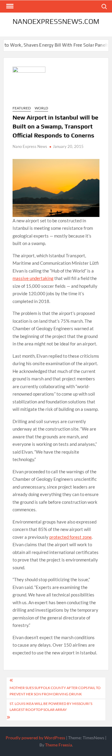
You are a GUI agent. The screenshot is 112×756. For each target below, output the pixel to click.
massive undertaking (33, 278)
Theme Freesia (58, 744)
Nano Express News (30, 146)
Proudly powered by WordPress (35, 737)
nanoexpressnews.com (56, 21)
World (41, 108)
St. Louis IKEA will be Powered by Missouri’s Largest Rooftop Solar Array (51, 706)
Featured (22, 108)
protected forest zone (70, 537)
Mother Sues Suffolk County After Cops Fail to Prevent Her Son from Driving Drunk (55, 690)
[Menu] (9, 6)
